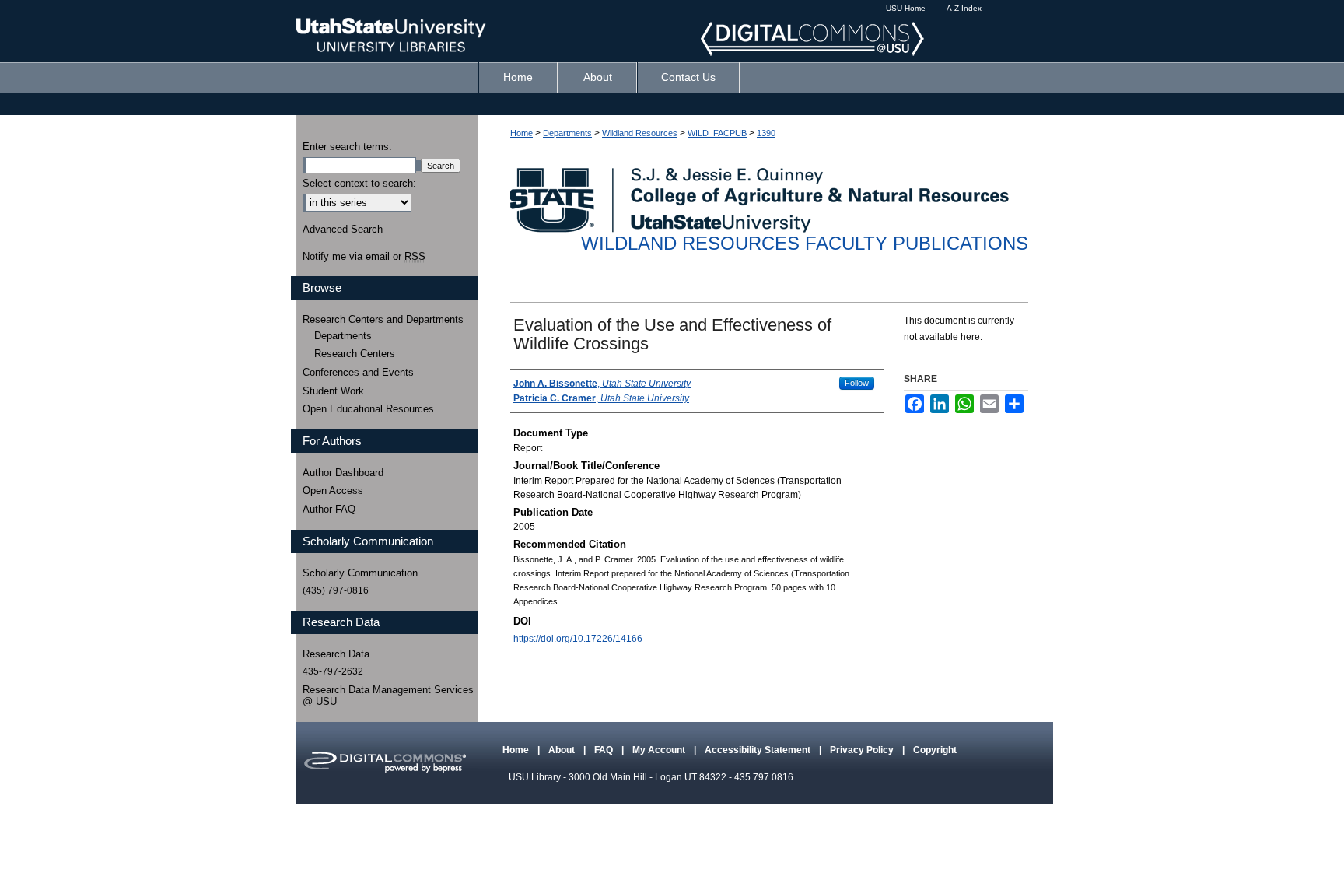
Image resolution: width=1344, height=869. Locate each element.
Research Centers (354, 353)
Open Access (333, 490)
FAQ (604, 750)
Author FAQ (329, 509)
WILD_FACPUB (717, 133)
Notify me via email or (364, 256)
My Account (660, 750)
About (562, 750)
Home (521, 133)
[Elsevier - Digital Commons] (384, 763)
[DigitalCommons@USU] (672, 31)
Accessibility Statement (759, 750)
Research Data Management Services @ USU (388, 696)
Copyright (935, 750)
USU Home (906, 8)
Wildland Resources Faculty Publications (804, 243)
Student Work (333, 391)
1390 (766, 133)
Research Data (336, 654)
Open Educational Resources (368, 409)
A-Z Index (964, 8)
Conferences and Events (358, 372)
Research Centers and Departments (383, 319)
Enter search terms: (347, 146)
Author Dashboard (343, 472)
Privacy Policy (863, 750)
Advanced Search (343, 229)
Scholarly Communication (360, 573)
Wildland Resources (639, 133)
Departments (567, 133)
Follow (857, 382)
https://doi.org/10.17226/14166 (577, 638)
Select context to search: (359, 183)
